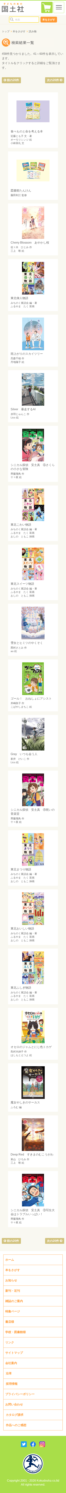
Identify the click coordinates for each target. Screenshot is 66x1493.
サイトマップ (14, 1352)
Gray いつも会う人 (24, 754)
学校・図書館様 (15, 1332)
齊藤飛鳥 (16, 473)
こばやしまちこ (20, 706)
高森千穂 (16, 358)
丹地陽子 (16, 362)
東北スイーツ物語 (22, 583)
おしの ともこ (20, 536)
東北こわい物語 (21, 524)
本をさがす (48, 19)
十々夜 (14, 477)
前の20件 (12, 80)
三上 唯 (16, 250)
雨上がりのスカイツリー (27, 353)
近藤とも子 (17, 136)
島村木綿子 (17, 1051)
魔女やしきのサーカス (25, 1102)
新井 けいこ (18, 758)
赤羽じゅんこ (18, 414)
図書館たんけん (21, 190)
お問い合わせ (14, 1404)
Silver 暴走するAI (23, 409)
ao (12, 651)
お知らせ (11, 1280)
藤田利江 (16, 195)
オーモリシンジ (20, 139)
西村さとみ (17, 647)
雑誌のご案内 (14, 1301)
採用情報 (12, 1383)
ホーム (9, 1259)
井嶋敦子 (16, 703)
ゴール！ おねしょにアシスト (31, 698)
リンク (9, 1342)
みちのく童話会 (20, 302)
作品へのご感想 (16, 1425)
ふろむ (14, 1107)
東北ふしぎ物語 (21, 987)
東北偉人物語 (19, 298)
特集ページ (12, 1311)
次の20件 (53, 80)
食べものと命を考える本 (27, 131)
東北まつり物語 (21, 869)
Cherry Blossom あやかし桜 (30, 242)
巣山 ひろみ (18, 1159)
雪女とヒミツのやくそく (27, 642)
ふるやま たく (20, 306)
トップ (6, 31)
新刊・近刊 (12, 1290)
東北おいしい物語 (22, 928)
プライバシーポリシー (20, 1394)
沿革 (9, 1373)
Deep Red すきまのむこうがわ (32, 1154)
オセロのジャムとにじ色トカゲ (31, 1046)
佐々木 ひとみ (20, 247)
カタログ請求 (14, 1414)
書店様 (9, 1321)
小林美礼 (16, 143)
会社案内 (11, 1363)
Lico (13, 417)
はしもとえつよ (20, 1055)
